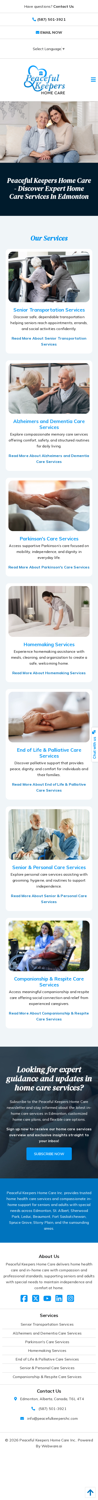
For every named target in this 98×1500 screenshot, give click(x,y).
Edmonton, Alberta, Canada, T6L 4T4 (52, 1399)
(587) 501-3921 (53, 1408)
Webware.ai (51, 1446)
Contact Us (63, 6)
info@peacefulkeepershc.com (52, 1418)
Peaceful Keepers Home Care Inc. (47, 1440)
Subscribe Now (49, 1153)
